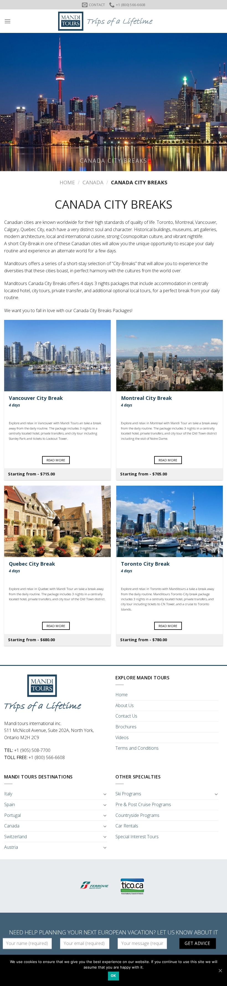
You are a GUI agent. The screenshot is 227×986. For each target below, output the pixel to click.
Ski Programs (128, 794)
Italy (8, 794)
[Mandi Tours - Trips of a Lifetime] (113, 21)
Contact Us (126, 716)
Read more (56, 460)
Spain (9, 804)
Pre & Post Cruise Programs (143, 804)
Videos (122, 737)
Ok (113, 976)
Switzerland (15, 837)
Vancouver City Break (36, 401)
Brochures (125, 727)
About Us (124, 705)
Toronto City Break (145, 567)
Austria (11, 847)
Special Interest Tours (137, 837)
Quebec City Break (32, 567)
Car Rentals (126, 826)
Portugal (12, 815)
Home (67, 182)
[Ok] (220, 970)
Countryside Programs (137, 815)
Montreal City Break (146, 401)
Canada (93, 182)
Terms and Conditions (137, 748)
